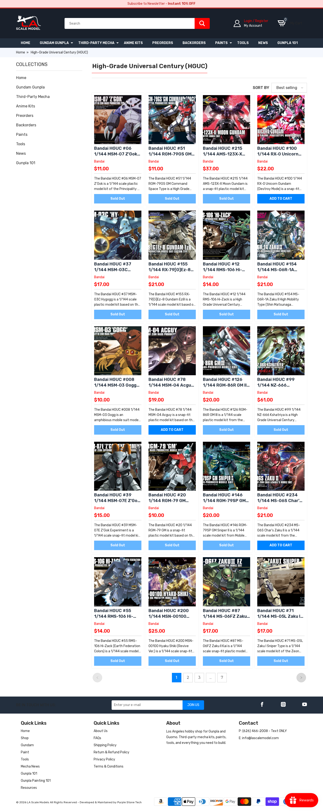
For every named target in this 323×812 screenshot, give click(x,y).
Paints (21, 134)
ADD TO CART (281, 199)
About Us (101, 731)
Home (20, 52)
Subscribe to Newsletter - (161, 4)
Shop (25, 738)
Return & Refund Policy (111, 752)
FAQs (97, 738)
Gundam (27, 745)
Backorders (26, 125)
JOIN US (193, 705)
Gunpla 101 (25, 163)
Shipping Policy (105, 745)
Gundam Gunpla (30, 87)
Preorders (24, 115)
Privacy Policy (104, 759)
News (21, 153)
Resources (29, 788)
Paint (25, 752)
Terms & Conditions (108, 766)
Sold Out (117, 199)
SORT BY (261, 87)
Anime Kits (25, 106)
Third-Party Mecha (33, 96)
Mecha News (30, 766)
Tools (20, 144)
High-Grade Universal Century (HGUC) (59, 52)
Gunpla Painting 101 (36, 781)
